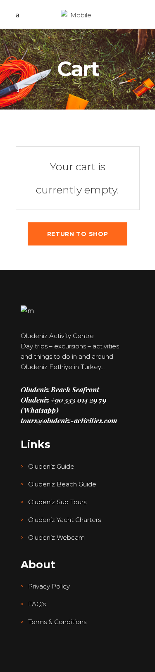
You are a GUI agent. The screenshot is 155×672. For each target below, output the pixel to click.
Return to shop (77, 234)
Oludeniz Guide (51, 466)
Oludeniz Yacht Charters (64, 520)
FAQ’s (37, 604)
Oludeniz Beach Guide (62, 484)
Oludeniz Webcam (56, 537)
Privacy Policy (49, 586)
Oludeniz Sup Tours (57, 502)
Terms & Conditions (57, 622)
